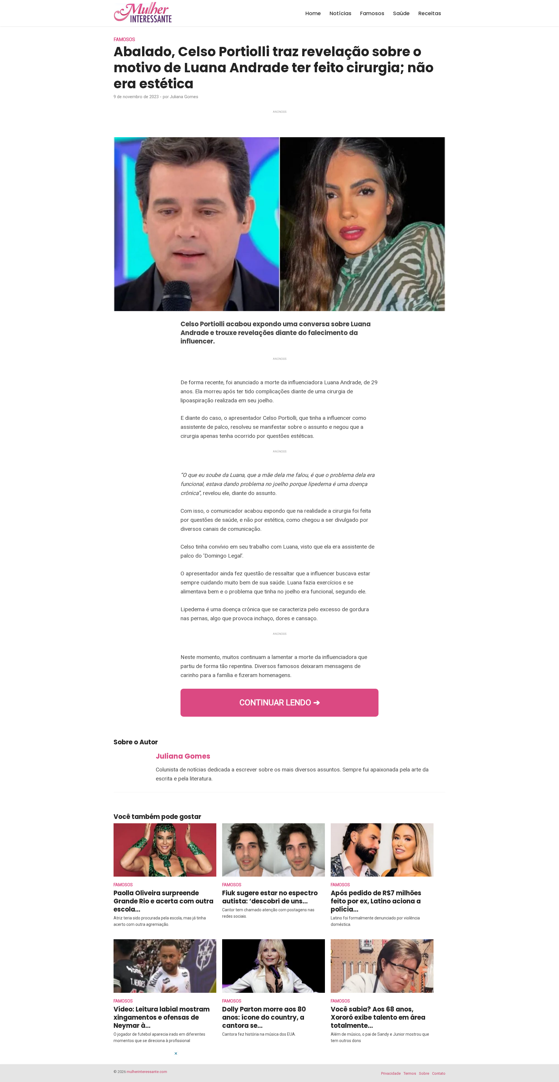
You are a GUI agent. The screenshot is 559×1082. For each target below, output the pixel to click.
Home (313, 13)
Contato (438, 1073)
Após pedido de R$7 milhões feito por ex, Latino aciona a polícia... (376, 901)
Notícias (340, 13)
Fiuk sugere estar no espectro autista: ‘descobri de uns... (270, 897)
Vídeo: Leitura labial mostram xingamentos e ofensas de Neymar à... (162, 1017)
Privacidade (391, 1073)
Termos (410, 1073)
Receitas (429, 13)
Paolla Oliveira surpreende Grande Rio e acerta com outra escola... (163, 901)
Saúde (401, 13)
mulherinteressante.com (147, 1071)
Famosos (372, 13)
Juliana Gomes (184, 96)
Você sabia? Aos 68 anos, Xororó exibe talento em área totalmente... (378, 1017)
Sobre (424, 1073)
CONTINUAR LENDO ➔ (279, 702)
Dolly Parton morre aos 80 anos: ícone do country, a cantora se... (264, 1017)
